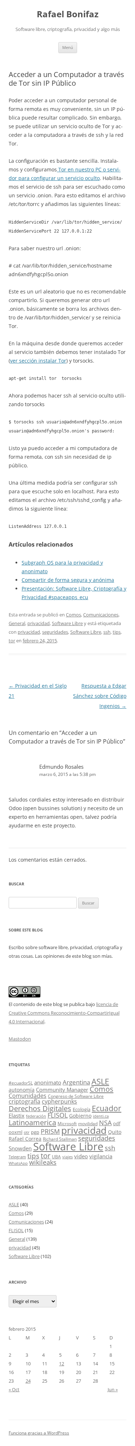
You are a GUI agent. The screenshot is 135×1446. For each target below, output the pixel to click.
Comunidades (27, 1096)
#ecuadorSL (21, 1083)
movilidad (88, 1124)
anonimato (47, 1082)
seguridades (55, 632)
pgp (35, 1132)
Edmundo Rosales (61, 766)
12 (61, 1363)
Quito (114, 1131)
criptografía (24, 1101)
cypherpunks (59, 1101)
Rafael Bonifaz (68, 14)
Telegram (17, 1156)
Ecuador (106, 1108)
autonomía (22, 1089)
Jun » (113, 1389)
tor (12, 640)
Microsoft (67, 1124)
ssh (107, 632)
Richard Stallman (60, 1139)
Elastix (16, 1115)
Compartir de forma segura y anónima (68, 579)
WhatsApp (18, 1163)
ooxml (15, 1132)
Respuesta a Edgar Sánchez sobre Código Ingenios (99, 695)
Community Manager (62, 1089)
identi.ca (101, 1116)
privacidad (38, 623)
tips (117, 632)
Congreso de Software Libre (76, 1096)
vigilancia (100, 1156)
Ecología (81, 1109)
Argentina (76, 1082)
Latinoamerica (32, 1122)
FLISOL (58, 1115)
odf (116, 1123)
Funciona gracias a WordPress (39, 1433)
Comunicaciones (100, 614)
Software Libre (67, 623)
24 (28, 1381)
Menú (67, 47)
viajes (67, 1156)
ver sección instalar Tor (38, 360)
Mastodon (20, 1039)
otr (27, 1132)
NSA (105, 1122)
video (81, 1156)
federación (36, 1116)
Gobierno (80, 1115)
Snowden (20, 1148)
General (17, 623)
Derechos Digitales (40, 1108)
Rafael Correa (25, 1138)
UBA (56, 1157)
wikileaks (43, 1162)
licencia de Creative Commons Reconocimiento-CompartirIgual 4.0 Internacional (64, 1013)
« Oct (14, 1389)
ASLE (100, 1081)
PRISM (50, 1131)
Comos (73, 614)
